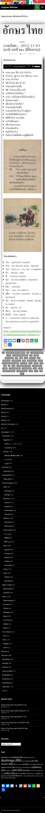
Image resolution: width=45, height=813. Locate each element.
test (17, 770)
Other (4, 597)
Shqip (5, 569)
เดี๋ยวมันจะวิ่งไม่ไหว (9, 371)
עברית (9, 459)
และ (36, 371)
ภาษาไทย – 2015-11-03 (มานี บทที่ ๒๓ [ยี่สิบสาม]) (21, 48)
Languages (5, 432)
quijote (5, 767)
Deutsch (7, 502)
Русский (7, 581)
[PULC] (3, 412)
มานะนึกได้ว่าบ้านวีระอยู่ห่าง (10, 363)
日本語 (5, 624)
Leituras (4, 651)
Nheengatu (6, 675)
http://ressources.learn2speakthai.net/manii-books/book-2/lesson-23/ (22, 333)
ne (25, 764)
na (20, 764)
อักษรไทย (29, 776)
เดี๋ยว (40, 368)
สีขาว (36, 363)
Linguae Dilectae (9, 7)
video (9, 773)
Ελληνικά (7, 522)
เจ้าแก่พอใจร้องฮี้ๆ (15, 368)
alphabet (6, 757)
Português (8, 565)
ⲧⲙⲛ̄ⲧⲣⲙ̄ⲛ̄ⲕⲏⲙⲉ (8, 448)
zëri (18, 773)
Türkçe (5, 608)
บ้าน (26, 358)
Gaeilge (7, 495)
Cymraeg (7, 491)
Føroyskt (5, 663)
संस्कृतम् (6, 538)
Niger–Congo (7, 585)
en (24, 761)
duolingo (11, 760)
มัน (24, 361)
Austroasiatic (7, 475)
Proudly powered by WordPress (10, 810)
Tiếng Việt (7, 479)
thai (25, 770)
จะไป (9, 355)
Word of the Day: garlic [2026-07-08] (14, 728)
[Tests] (3, 416)
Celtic (5, 487)
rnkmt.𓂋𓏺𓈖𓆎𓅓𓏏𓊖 (11, 444)
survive (28, 767)
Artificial (5, 467)
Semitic (6, 452)
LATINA (7, 561)
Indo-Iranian (8, 530)
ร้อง (31, 363)
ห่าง (42, 363)
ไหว (22, 374)
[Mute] (33, 67)
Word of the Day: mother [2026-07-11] (15, 711)
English (7, 506)
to (31, 770)
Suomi (5, 647)
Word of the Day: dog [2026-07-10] (13, 717)
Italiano (7, 557)
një (35, 764)
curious (26, 757)
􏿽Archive (4, 655)
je (35, 760)
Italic (5, 546)
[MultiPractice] (6, 408)
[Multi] (3, 405)
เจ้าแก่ (5, 368)
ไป (12, 778)
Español (7, 549)
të (35, 770)
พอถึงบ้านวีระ (16, 361)
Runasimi (6, 604)
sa (12, 767)
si (17, 767)
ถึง (16, 358)
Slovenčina (6, 679)
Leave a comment (28, 54)
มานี (13, 775)
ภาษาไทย (22, 42)
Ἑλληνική (7, 526)
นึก (21, 358)
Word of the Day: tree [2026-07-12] (13, 705)
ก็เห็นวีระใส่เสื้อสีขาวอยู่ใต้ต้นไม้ (16, 353)
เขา (36, 776)
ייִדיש (6, 691)
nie (30, 764)
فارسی (9, 534)
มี (20, 776)
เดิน (35, 368)
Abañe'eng (6, 659)
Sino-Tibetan (6, 632)
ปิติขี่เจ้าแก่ (7, 361)
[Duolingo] (5, 401)
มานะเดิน (24, 363)
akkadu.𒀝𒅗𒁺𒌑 (11, 455)
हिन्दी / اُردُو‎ (7, 542)
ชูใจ (39, 773)
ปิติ (39, 358)
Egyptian (6, 440)
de (32, 757)
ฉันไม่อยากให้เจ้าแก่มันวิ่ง (20, 355)
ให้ (41, 371)
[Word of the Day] (7, 424)
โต (3, 778)
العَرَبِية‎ (6, 463)
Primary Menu (42, 7)
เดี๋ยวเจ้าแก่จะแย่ (22, 371)
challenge (17, 757)
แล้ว (31, 371)
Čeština (7, 577)
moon (7, 764)
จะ (35, 773)
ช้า (31, 355)
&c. (2, 428)
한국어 (5, 628)
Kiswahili (6, 593)
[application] (22, 66)
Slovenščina (6, 683)
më (15, 764)
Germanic (6, 499)
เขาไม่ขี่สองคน (37, 366)
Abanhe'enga (8, 600)
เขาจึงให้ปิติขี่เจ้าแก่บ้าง (24, 366)
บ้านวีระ (32, 358)
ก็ (31, 773)
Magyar (6, 644)
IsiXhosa (5, 667)
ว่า (24, 776)
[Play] (6, 67)
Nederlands (8, 510)
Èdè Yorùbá (7, 589)
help (29, 761)
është (25, 773)
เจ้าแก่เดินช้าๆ (27, 368)
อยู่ (5, 366)
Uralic (4, 640)
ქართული (6, 612)
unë (40, 770)
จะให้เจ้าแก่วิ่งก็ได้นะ (37, 353)
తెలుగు (5, 616)
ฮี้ (9, 366)
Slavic (5, 573)
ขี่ (28, 353)
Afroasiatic (6, 436)
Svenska (7, 514)
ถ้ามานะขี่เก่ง (9, 358)
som (21, 767)
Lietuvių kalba (7, 671)
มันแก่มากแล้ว (32, 361)
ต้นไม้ (36, 355)
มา (7, 776)
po (41, 764)
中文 (4, 636)
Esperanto (7, 471)
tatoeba (8, 770)
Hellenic (6, 518)
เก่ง (14, 366)
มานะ (40, 361)
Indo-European (7, 483)
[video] (3, 420)
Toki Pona (5, 687)
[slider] (37, 66)
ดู (3, 776)
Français (7, 553)
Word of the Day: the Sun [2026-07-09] (15, 722)
